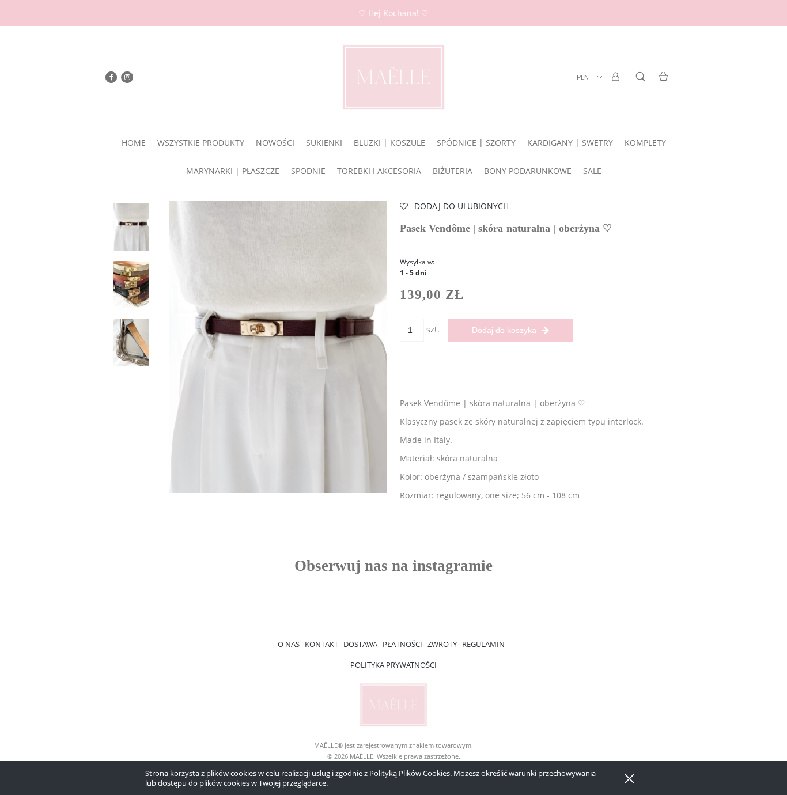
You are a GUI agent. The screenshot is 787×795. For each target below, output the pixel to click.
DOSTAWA (360, 644)
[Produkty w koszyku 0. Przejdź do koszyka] (665, 83)
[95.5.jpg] (131, 342)
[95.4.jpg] (131, 284)
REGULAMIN (483, 644)
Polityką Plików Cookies (409, 773)
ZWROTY (442, 644)
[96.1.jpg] (131, 227)
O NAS (289, 644)
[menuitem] (133, 142)
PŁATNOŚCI (402, 644)
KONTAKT (321, 644)
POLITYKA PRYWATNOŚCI (393, 665)
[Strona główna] (393, 77)
